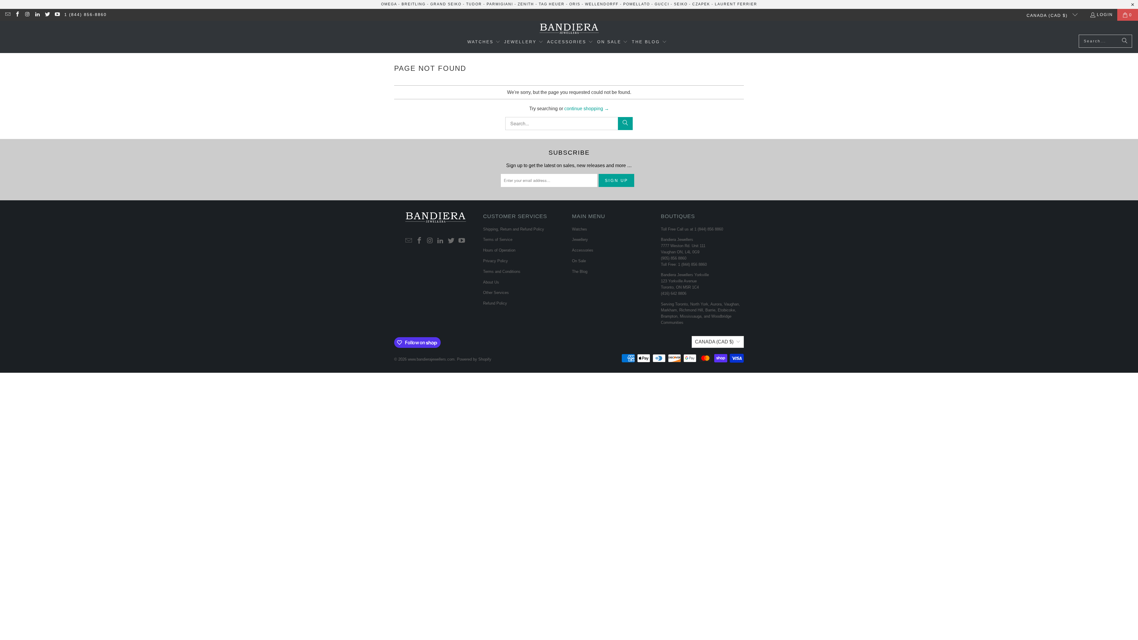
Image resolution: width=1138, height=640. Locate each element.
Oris (574, 4)
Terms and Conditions (501, 271)
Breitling (414, 4)
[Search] (1124, 41)
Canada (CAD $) (1048, 15)
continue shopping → (586, 108)
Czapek (701, 4)
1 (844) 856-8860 (85, 14)
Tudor (474, 4)
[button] (483, 42)
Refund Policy (495, 303)
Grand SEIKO (445, 4)
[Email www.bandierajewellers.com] (7, 14)
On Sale (579, 261)
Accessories (582, 250)
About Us (491, 282)
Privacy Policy (495, 261)
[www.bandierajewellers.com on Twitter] (47, 14)
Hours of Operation (499, 250)
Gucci (662, 4)
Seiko (681, 4)
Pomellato (636, 4)
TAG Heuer (552, 4)
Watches (579, 229)
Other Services (496, 292)
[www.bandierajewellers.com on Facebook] (17, 14)
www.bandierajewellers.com (431, 359)
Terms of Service (497, 239)
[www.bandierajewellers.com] (569, 29)
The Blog (579, 271)
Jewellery (580, 239)
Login (1105, 14)
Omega (389, 4)
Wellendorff (601, 4)
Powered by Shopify (474, 359)
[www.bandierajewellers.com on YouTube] (57, 14)
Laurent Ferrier (736, 4)
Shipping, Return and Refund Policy (513, 229)
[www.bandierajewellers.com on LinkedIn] (37, 14)
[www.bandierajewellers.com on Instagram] (27, 14)
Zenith (526, 4)
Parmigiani (500, 4)
